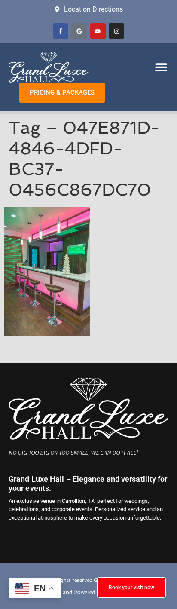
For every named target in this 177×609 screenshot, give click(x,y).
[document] (88, 304)
